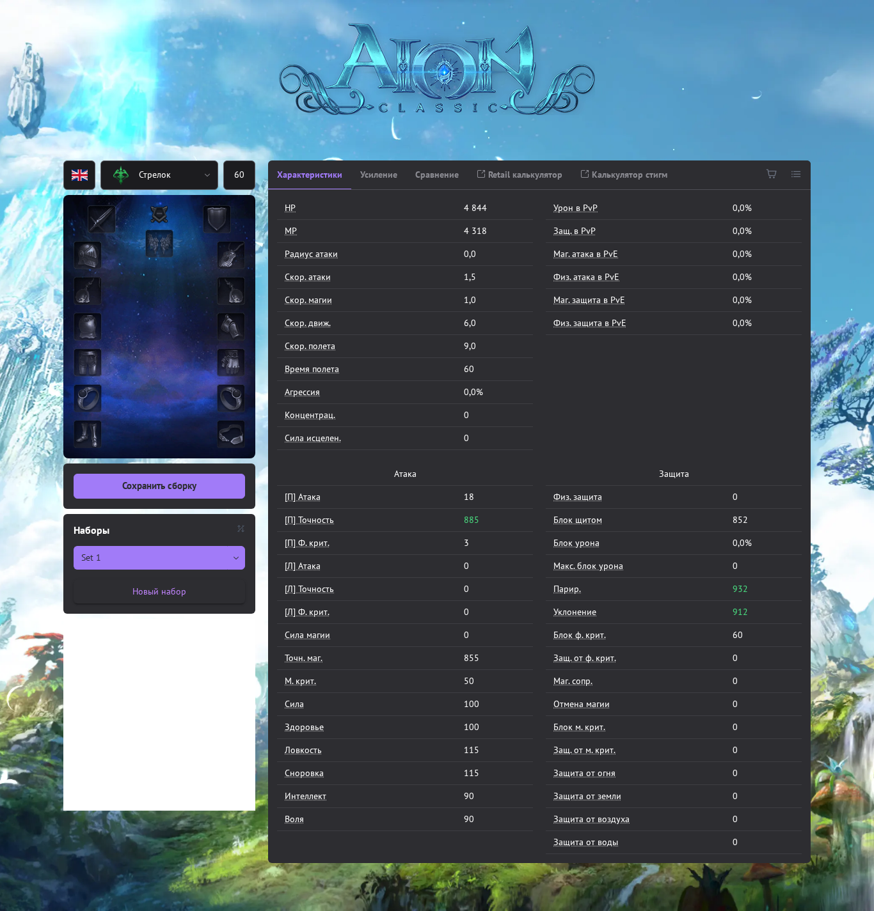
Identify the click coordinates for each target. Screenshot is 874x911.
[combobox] (149, 175)
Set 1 (91, 557)
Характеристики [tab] (309, 174)
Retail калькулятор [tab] (524, 174)
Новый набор (159, 591)
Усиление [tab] (378, 174)
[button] (208, 175)
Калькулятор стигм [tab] (628, 174)
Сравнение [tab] (437, 174)
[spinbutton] (239, 175)
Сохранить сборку (159, 485)
